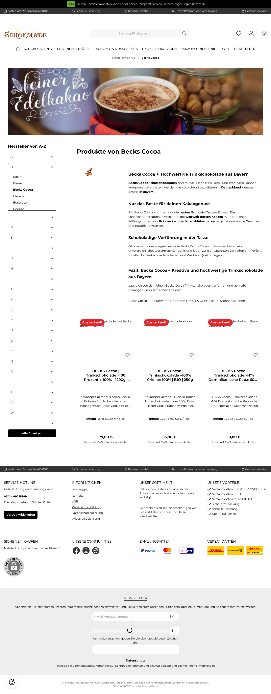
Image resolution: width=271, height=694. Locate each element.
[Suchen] (184, 33)
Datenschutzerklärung (87, 513)
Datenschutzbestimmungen (91, 665)
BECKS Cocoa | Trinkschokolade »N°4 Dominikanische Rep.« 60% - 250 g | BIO (234, 375)
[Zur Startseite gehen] (26, 33)
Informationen (87, 483)
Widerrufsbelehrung (86, 518)
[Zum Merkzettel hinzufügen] (128, 355)
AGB (75, 501)
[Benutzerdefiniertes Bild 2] (167, 550)
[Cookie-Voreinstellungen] (12, 682)
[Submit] (172, 616)
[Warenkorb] (263, 34)
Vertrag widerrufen (21, 514)
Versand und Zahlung (86, 507)
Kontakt (77, 495)
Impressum (80, 490)
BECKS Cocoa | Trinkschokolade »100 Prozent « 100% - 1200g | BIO (106, 375)
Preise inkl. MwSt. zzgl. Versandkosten (106, 442)
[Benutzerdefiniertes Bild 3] (186, 550)
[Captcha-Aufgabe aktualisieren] (174, 631)
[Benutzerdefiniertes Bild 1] (148, 550)
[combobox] (135, 33)
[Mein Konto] (251, 34)
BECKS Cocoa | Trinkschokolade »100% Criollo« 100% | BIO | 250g (170, 375)
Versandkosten (124, 682)
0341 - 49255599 (15, 496)
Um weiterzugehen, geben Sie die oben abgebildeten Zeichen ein (135, 640)
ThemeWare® (150, 686)
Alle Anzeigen (32, 433)
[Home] (17, 49)
